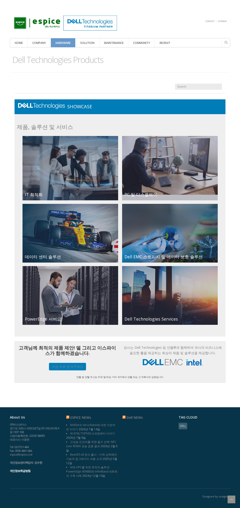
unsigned (224, 496)
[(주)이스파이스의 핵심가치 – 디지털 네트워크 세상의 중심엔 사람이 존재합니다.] (64, 30)
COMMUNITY (141, 43)
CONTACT (210, 21)
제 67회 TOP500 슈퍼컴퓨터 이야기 (92, 433)
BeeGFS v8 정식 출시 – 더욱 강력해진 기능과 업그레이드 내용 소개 (91, 457)
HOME (19, 43)
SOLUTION (87, 43)
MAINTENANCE (114, 43)
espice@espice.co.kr (21, 455)
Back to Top (231, 499)
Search (226, 42)
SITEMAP (222, 21)
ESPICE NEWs (80, 417)
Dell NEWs (135, 417)
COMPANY (39, 43)
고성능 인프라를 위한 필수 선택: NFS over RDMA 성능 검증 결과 (91, 444)
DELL (183, 426)
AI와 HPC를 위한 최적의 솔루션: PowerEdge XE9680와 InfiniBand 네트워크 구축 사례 (91, 471)
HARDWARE (63, 43)
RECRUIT (165, 43)
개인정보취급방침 (20, 471)
